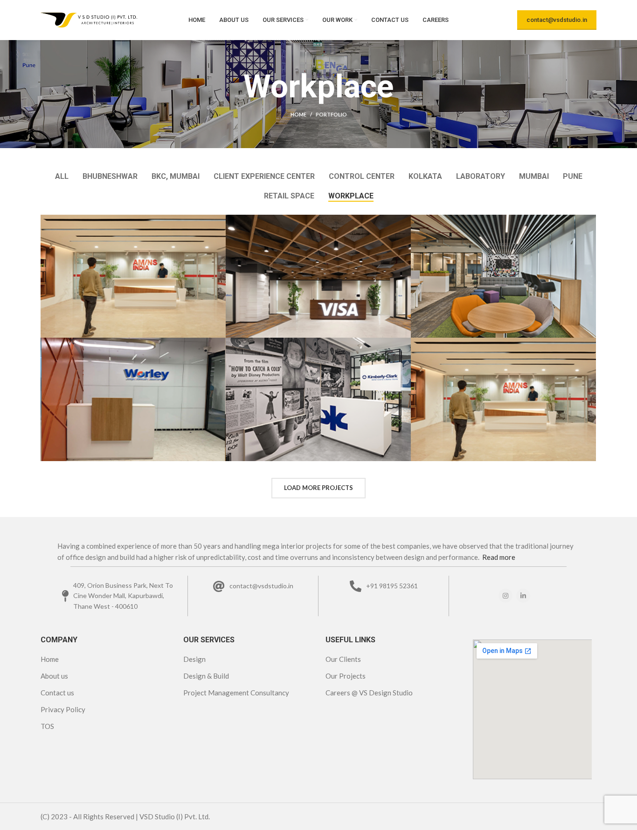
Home (298, 114)
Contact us (57, 692)
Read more (498, 557)
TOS (47, 726)
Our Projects (345, 676)
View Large (219, 222)
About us (54, 676)
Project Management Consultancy (236, 692)
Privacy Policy (63, 709)
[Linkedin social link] (523, 596)
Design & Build (206, 676)
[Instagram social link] (505, 596)
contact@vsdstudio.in (556, 19)
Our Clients (343, 659)
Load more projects (318, 487)
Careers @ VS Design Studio (369, 692)
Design (194, 659)
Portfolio (331, 114)
